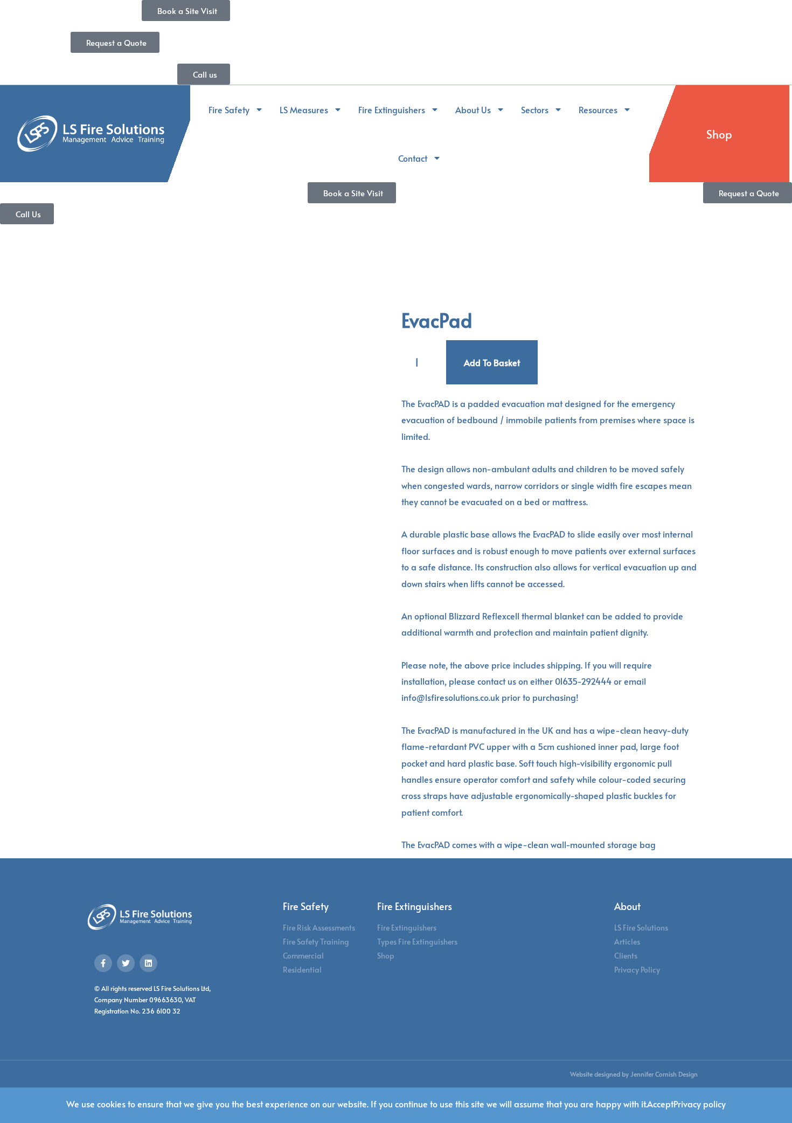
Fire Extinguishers (391, 109)
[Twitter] (126, 963)
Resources (598, 109)
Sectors (534, 109)
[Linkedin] (148, 963)
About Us (473, 109)
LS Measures (304, 109)
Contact (412, 158)
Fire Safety (229, 109)
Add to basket (492, 362)
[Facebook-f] (103, 963)
